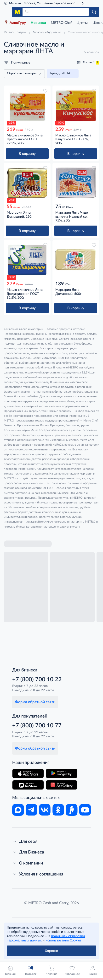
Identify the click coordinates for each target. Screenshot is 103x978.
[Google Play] (61, 773)
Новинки (38, 23)
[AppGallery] (61, 785)
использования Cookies (63, 940)
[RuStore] (28, 785)
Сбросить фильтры (21, 73)
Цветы (82, 23)
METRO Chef (61, 23)
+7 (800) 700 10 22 (37, 679)
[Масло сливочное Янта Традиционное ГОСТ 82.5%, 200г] (27, 260)
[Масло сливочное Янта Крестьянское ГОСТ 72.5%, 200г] (27, 105)
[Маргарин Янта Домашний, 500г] (75, 260)
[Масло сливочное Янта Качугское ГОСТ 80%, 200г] (75, 105)
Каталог (6, 12)
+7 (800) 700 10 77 (37, 726)
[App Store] (28, 773)
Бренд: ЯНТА (60, 73)
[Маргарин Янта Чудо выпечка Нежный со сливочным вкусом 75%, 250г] (75, 183)
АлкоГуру (18, 23)
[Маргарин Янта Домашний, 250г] (27, 183)
